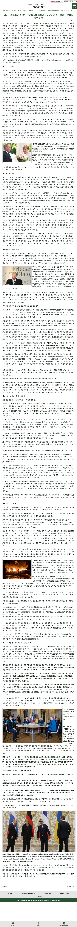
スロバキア (61, 420)
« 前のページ (6, 887)
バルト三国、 (18, 422)
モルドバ (53, 427)
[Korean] (62, 2)
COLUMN (48, 893)
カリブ (58, 135)
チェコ (32, 420)
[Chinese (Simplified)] (51, 2)
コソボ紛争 (55, 473)
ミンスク (16, 656)
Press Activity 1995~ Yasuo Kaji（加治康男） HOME (14, 10)
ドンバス (22, 757)
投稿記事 (31, 10)
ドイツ (15, 759)
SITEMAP (39, 897)
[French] (57, 2)
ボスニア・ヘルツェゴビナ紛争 (39, 473)
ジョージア (61, 427)
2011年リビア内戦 (22, 475)
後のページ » (71, 887)
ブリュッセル (45, 411)
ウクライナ (45, 427)
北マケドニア (31, 424)
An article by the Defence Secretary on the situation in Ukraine (38, 459)
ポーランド (25, 420)
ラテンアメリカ (50, 135)
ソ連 (32, 413)
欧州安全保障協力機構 (52, 757)
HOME (10, 893)
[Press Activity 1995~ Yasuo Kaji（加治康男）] (36, 6)
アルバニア (48, 422)
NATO (32, 411)
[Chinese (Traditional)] (53, 2)
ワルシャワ (24, 409)
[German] (59, 2)
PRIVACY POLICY (65, 893)
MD (67, 468)
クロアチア (57, 422)
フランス (8, 759)
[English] (55, 2)
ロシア (37, 759)
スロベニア (27, 422)
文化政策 (16, 317)
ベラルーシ (70, 427)
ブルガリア (9, 422)
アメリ (30, 315)
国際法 (38, 310)
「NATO (5, 404)
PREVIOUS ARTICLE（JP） (29, 893)
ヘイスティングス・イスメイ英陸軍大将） (28, 497)
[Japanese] (61, 2)
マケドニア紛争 (65, 473)
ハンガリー (40, 420)
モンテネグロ (13, 424)
